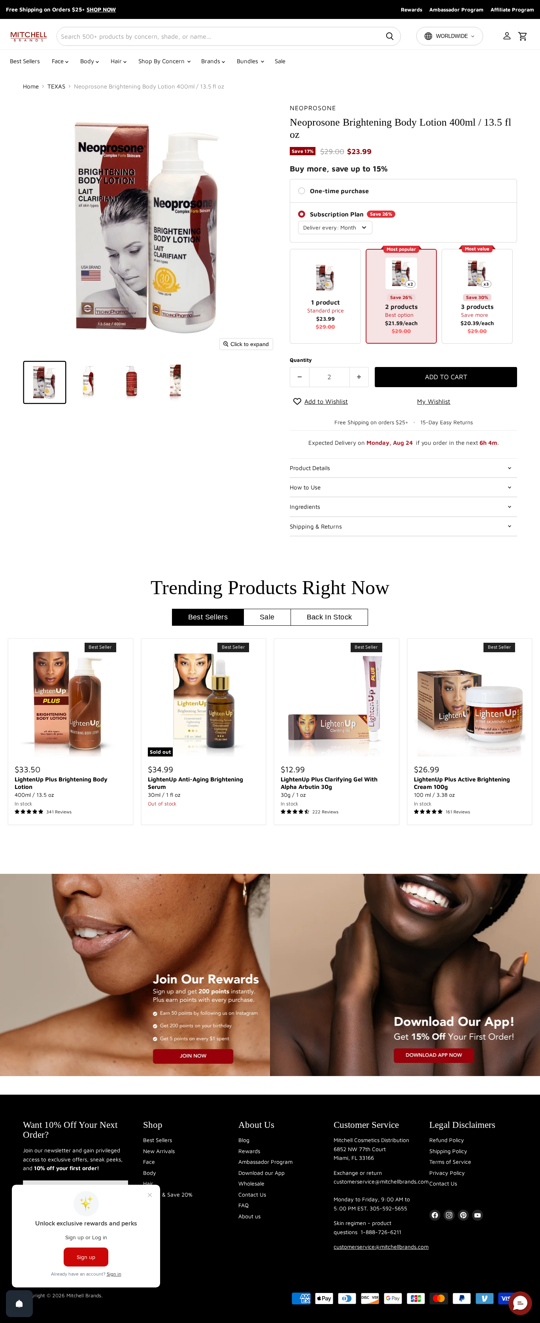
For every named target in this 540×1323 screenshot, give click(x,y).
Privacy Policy (447, 1172)
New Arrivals (159, 1151)
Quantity (301, 360)
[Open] (19, 1303)
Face (58, 61)
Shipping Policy (448, 1151)
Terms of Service (450, 1161)
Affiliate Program (512, 9)
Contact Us (252, 1194)
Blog (243, 1140)
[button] (507, 36)
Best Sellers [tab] (208, 617)
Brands (211, 61)
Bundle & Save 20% (168, 1194)
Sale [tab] (267, 617)
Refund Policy (446, 1140)
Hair (117, 61)
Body (88, 61)
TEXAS (56, 86)
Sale (280, 61)
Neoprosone (313, 107)
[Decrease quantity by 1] (299, 377)
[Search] (389, 36)
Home (31, 86)
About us (249, 1216)
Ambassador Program (456, 9)
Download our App (261, 1172)
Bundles (248, 61)
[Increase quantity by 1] (359, 377)
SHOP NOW (101, 9)
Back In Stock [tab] (329, 617)
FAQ (243, 1205)
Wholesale (251, 1183)
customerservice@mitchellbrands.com (381, 1246)
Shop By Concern (162, 61)
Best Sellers (25, 61)
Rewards (411, 9)
